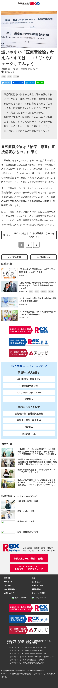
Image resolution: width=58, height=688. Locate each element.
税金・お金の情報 (38, 593)
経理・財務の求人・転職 (28, 532)
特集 (33, 578)
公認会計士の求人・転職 (28, 501)
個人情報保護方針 (10, 589)
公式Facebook (40, 598)
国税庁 (43, 292)
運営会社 (7, 578)
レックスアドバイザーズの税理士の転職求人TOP (25, 650)
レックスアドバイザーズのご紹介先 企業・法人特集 (26, 660)
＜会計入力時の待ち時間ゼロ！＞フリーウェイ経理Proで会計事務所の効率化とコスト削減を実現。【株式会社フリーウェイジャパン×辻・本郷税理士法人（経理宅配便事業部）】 (37, 463)
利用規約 (7, 585)
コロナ (16, 77)
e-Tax (51, 292)
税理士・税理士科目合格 (29, 420)
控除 (3, 77)
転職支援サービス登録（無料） (29, 558)
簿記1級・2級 (29, 433)
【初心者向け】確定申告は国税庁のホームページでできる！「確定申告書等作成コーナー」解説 (38, 285)
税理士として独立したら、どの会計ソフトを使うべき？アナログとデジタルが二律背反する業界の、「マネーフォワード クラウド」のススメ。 (37, 483)
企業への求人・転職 (26, 521)
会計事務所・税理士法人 (29, 379)
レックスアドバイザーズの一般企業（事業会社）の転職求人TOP (30, 657)
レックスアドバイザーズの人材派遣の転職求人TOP (25, 663)
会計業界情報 (36, 589)
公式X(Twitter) (21, 598)
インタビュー (36, 582)
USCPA (29, 427)
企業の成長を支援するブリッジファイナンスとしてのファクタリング (36, 470)
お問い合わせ (9, 593)
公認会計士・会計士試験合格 (29, 413)
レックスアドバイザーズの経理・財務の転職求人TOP (26, 653)
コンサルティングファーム (29, 392)
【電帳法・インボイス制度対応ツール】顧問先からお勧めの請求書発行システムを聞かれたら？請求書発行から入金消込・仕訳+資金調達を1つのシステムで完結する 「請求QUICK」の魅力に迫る (37, 454)
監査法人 (29, 399)
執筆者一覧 (8, 582)
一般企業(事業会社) (29, 385)
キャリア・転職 (37, 585)
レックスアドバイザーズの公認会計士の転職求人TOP (26, 647)
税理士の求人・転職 (26, 511)
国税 (9, 77)
